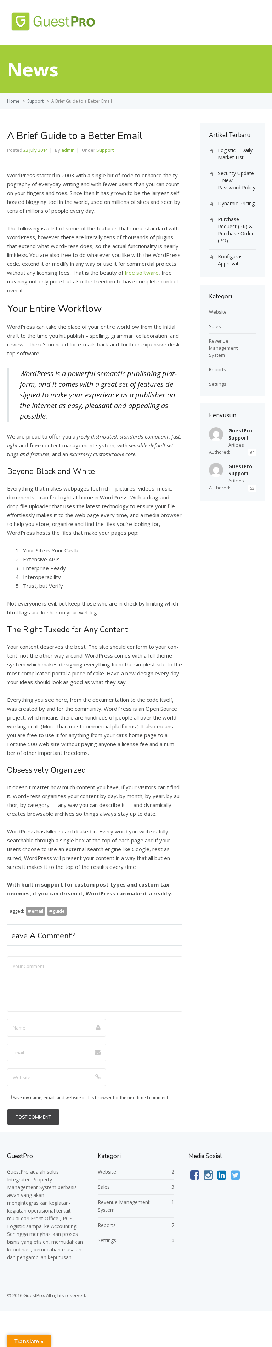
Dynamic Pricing (236, 203)
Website (218, 312)
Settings (217, 384)
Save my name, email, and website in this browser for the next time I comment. (91, 1098)
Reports (217, 369)
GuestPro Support (240, 434)
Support (35, 101)
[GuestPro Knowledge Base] (55, 31)
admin (68, 150)
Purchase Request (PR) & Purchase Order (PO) (236, 230)
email (37, 911)
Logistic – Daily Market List (235, 154)
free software (142, 272)
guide (59, 911)
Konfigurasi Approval (231, 260)
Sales (215, 326)
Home (13, 101)
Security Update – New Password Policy (236, 180)
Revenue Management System (223, 348)
